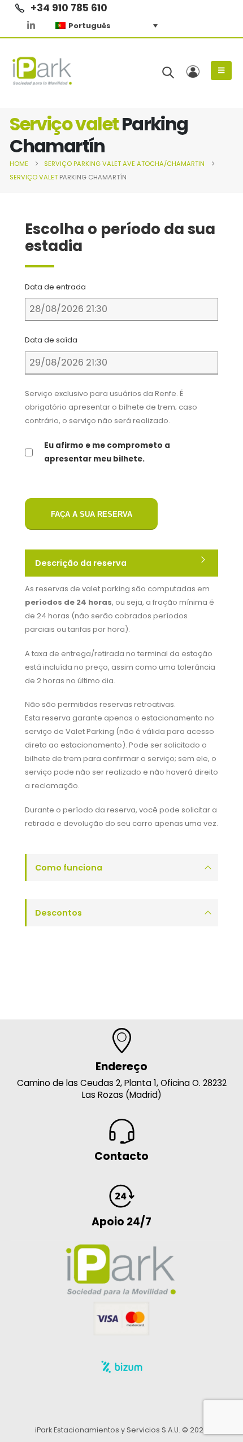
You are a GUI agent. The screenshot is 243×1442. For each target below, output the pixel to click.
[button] (168, 72)
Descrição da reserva (81, 563)
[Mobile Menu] (221, 70)
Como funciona (68, 867)
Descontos (58, 912)
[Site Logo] (42, 70)
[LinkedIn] (31, 25)
